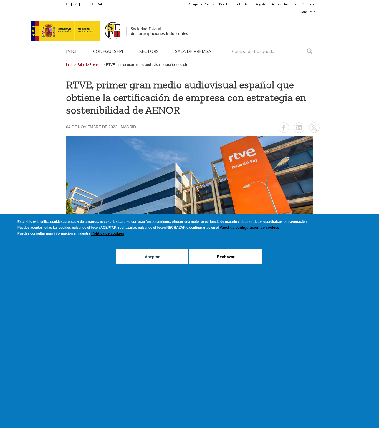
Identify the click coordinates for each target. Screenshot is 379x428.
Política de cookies (107, 233)
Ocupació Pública (202, 4)
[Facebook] (283, 132)
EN (109, 4)
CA (75, 4)
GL (92, 4)
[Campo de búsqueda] (310, 52)
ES (67, 4)
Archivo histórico (284, 4)
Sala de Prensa (88, 64)
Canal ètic (307, 12)
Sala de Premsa (193, 51)
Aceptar (152, 257)
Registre (261, 4)
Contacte (308, 4)
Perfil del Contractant (235, 4)
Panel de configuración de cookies (249, 227)
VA (100, 4)
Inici (71, 51)
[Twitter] (314, 132)
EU (83, 4)
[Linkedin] (299, 132)
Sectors (149, 51)
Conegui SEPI (108, 51)
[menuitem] (68, 4)
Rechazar (225, 257)
